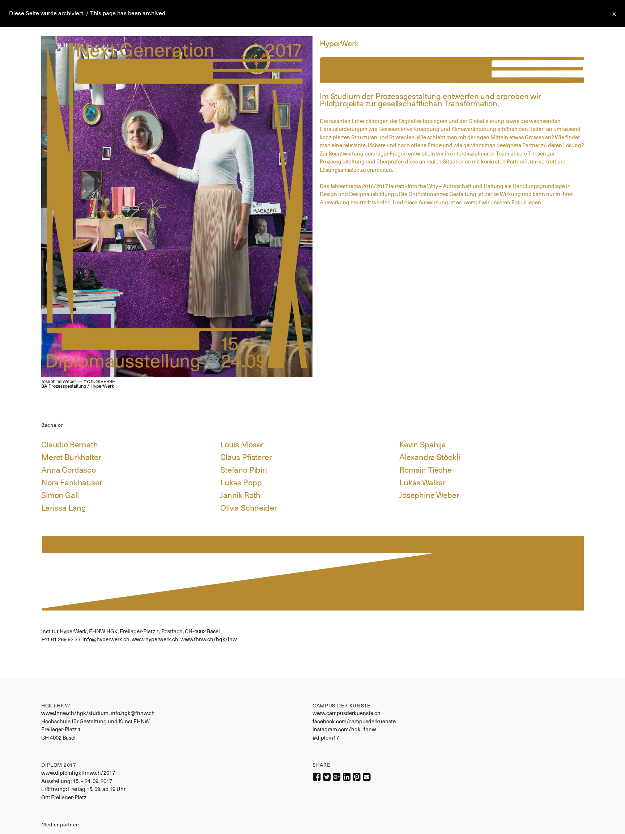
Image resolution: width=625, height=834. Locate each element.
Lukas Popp (241, 482)
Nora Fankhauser (71, 482)
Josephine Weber (429, 495)
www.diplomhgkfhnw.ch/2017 (78, 772)
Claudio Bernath (69, 444)
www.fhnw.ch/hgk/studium (75, 713)
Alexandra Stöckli (429, 457)
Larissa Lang (63, 507)
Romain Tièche (425, 470)
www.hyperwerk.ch (155, 639)
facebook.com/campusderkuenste (354, 721)
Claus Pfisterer (246, 457)
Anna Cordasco (68, 470)
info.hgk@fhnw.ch (133, 713)
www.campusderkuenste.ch (346, 713)
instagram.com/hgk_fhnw (344, 729)
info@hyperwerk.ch (105, 639)
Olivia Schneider (248, 507)
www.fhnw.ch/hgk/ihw (208, 639)
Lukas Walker (422, 482)
